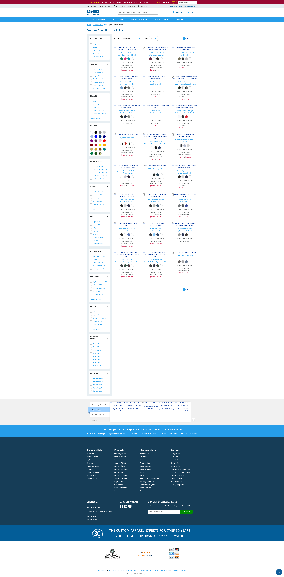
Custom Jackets (120, 453)
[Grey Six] (179, 261)
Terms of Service (114, 570)
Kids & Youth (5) (98, 57)
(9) (101, 385)
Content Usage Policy (146, 570)
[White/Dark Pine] (128, 143)
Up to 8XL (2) (97, 359)
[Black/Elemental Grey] (186, 87)
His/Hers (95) (97, 47)
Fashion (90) (97, 198)
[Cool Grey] (179, 205)
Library (143, 472)
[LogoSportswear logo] (93, 14)
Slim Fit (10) (96, 225)
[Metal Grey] (128, 87)
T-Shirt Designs (180, 469)
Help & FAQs (91, 475)
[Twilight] (128, 176)
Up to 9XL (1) (97, 362)
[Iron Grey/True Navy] (154, 265)
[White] (91, 132)
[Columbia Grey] (186, 58)
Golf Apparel (119, 484)
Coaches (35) (97, 201)
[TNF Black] (150, 205)
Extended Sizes (94, 337)
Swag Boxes (175, 453)
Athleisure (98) (98, 195)
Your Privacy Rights (147, 484)
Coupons (90, 463)
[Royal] (100, 136)
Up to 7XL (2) (97, 356)
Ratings (94, 373)
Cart (191, 12)
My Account (91, 453)
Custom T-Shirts (120, 463)
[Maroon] (91, 145)
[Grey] (100, 132)
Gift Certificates (176, 481)
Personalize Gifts (120, 488)
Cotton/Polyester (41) (100, 318)
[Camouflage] (100, 153)
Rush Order (118, 19)
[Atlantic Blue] (157, 174)
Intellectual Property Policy (129, 570)
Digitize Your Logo (177, 475)
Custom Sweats (120, 457)
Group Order (175, 466)
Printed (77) (97, 259)
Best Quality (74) (98, 70)
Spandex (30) (97, 321)
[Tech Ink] (186, 261)
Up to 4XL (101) (98, 347)
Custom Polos (98, 25)
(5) (101, 388)
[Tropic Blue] (128, 58)
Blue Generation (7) (99, 110)
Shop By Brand (161, 19)
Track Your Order (130, 6)
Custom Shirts (119, 466)
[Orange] (104, 145)
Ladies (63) (96, 50)
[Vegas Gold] (91, 149)
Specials (94, 64)
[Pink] (100, 140)
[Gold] (95, 149)
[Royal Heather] (128, 234)
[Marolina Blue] (154, 234)
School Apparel (176, 478)
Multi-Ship (174, 457)
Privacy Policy (102, 570)
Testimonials (145, 463)
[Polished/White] (182, 87)
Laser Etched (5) (98, 263)
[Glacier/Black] (181, 145)
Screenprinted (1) (98, 269)
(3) (101, 391)
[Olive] (188, 145)
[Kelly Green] (91, 153)
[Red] (104, 140)
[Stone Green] (179, 58)
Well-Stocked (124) (99, 88)
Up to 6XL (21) (97, 353)
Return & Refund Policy (162, 570)
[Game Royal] (186, 205)
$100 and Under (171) (100, 176)
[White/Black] (121, 143)
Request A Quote (93, 472)
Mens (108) (96, 44)
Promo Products (139, 19)
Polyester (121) (98, 312)
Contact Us (91, 481)
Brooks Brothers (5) (99, 114)
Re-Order (90, 469)
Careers (143, 460)
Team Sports (181, 19)
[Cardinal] (95, 140)
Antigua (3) (96, 107)
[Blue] (95, 136)
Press (142, 475)
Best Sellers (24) (98, 82)
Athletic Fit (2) (97, 234)
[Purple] (91, 140)
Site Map (143, 491)
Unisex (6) (96, 53)
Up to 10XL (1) (97, 366)
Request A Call (92, 478)
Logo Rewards (145, 469)
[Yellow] (100, 145)
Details (146, 2)
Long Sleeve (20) (98, 204)
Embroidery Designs (182, 472)
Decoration (96, 251)
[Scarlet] (95, 145)
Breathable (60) (98, 294)
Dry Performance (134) (100, 282)
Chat (117, 6)
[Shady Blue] (157, 205)
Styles (93, 186)
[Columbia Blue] (91, 136)
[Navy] (104, 136)
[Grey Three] (182, 261)
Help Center (144, 6)
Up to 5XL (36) (97, 350)
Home (89, 25)
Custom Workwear (121, 469)
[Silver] (104, 132)
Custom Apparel (98, 19)
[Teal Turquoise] (104, 149)
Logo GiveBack (145, 466)
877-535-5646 (106, 6)
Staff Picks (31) (98, 85)
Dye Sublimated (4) (99, 266)
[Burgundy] (150, 58)
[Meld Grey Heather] (154, 205)
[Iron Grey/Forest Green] (125, 265)
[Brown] (100, 149)
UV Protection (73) (99, 288)
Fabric (93, 306)
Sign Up (186, 512)
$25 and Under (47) (99, 166)
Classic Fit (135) (98, 237)
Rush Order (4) (98, 73)
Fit (91, 216)
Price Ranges (96, 161)
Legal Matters (145, 488)
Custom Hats (119, 472)
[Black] (95, 132)
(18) (101, 382)
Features (94, 276)
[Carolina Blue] (121, 87)
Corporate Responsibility (149, 478)
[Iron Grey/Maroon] (128, 265)
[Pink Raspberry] (125, 58)
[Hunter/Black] (179, 87)
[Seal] (125, 176)
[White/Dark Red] (125, 143)
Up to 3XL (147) (98, 344)
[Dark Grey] (182, 205)
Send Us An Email (105, 511)
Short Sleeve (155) (99, 192)
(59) (101, 379)
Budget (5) (96, 76)
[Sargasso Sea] (157, 234)
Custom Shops (176, 463)
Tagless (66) (97, 291)
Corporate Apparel (121, 491)
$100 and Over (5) (99, 179)
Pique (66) (96, 315)
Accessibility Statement (179, 570)
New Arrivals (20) (98, 79)
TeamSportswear (120, 478)
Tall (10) (95, 228)
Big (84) (95, 231)
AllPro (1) (96, 104)
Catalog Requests (177, 484)
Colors (93, 126)
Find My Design (92, 457)
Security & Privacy (147, 481)
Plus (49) (96, 240)
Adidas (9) (96, 101)
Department (96, 39)
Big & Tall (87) (97, 222)
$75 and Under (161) (100, 173)
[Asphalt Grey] (128, 116)
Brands (93, 96)
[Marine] (159, 147)
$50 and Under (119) (100, 169)
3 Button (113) (97, 285)
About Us (143, 457)
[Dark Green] (95, 153)
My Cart (89, 460)
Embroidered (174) (99, 256)
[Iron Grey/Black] (121, 265)
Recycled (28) (97, 324)
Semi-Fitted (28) (98, 243)
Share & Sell (175, 460)
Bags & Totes (119, 481)
